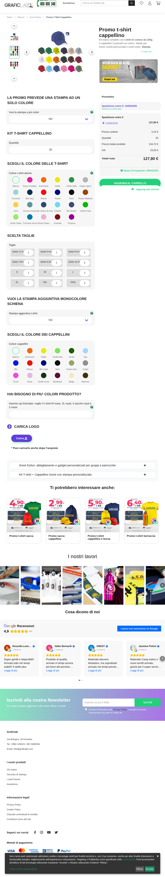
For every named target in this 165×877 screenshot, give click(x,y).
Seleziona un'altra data (111, 109)
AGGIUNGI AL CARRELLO (130, 183)
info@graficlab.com (23, 749)
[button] (2, 585)
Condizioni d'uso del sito (19, 819)
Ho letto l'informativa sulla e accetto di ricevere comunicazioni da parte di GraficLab (117, 711)
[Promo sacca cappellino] (63, 515)
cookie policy (128, 859)
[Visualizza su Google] (7, 648)
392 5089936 (33, 744)
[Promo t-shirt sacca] (24, 515)
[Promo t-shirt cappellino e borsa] (102, 515)
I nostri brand (13, 779)
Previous (26, 52)
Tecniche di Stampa (16, 774)
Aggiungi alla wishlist (147, 189)
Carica (20, 438)
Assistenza (69, 3)
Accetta (149, 869)
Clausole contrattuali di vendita (22, 814)
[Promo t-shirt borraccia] (141, 515)
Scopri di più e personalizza (23, 869)
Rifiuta (139, 869)
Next (91, 52)
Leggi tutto (147, 51)
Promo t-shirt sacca (21, 536)
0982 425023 (18, 744)
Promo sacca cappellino (57, 537)
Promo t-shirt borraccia (141, 536)
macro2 (20, 17)
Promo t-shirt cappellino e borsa (99, 537)
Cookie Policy (13, 809)
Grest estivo (35, 17)
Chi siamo (12, 769)
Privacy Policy (120, 709)
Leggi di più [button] (10, 670)
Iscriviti (147, 702)
